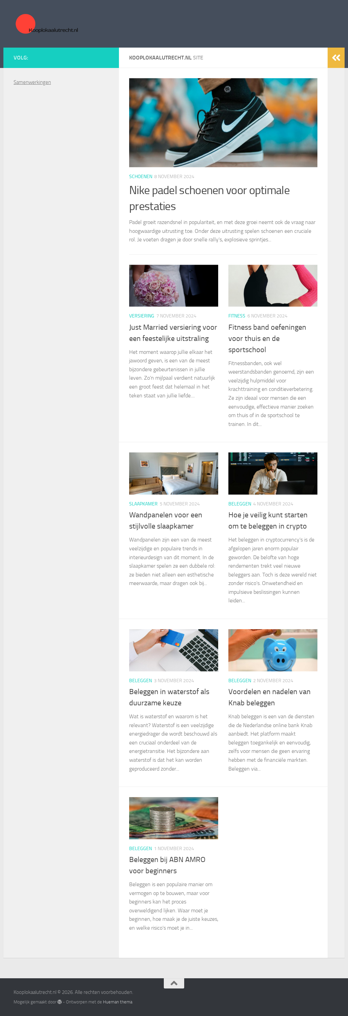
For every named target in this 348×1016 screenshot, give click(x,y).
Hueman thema (117, 1001)
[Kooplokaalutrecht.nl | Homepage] (46, 24)
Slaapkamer (143, 504)
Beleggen (239, 504)
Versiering (141, 316)
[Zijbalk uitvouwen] (336, 58)
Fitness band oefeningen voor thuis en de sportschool (267, 338)
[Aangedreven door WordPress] (59, 1002)
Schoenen (140, 176)
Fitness (236, 316)
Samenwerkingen (32, 82)
